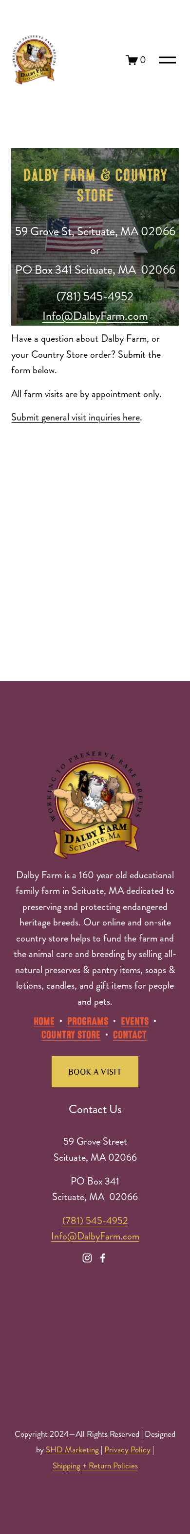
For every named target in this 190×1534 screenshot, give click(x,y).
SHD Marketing (72, 1450)
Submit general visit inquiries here (75, 417)
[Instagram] (87, 1258)
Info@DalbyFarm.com (95, 1236)
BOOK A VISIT (95, 1072)
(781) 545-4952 (95, 1221)
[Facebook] (103, 1258)
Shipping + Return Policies (95, 1466)
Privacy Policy (127, 1450)
